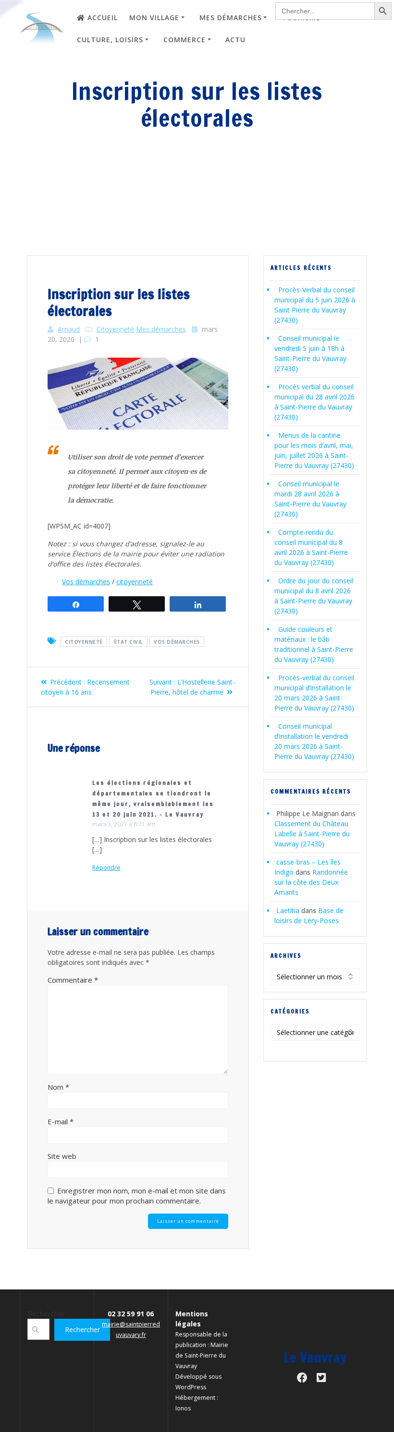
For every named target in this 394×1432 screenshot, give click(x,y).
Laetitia (287, 910)
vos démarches (177, 641)
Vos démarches (86, 581)
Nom (58, 1087)
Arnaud (69, 329)
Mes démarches (230, 17)
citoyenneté (134, 581)
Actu (235, 39)
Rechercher (46, 1313)
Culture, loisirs (110, 39)
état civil (128, 641)
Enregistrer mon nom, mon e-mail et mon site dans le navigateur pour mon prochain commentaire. (137, 1195)
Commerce (184, 39)
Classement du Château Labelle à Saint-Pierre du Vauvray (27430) (312, 833)
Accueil (102, 17)
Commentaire (73, 980)
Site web (62, 1156)
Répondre (106, 868)
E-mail (61, 1121)
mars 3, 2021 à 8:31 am (123, 824)
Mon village (154, 17)
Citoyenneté (115, 329)
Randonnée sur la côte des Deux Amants (311, 882)
